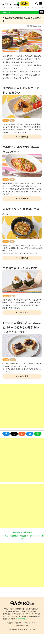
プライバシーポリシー (30, 623)
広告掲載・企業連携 (22, 625)
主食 (12, 180)
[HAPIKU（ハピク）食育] (12, 3)
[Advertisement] (22, 406)
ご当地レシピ (5, 13)
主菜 (12, 120)
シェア (6, 434)
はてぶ (29, 434)
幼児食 (6, 120)
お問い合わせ (18, 623)
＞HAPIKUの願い (21, 619)
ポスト (14, 434)
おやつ (13, 360)
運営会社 (10, 623)
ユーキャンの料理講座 (22, 532)
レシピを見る (22, 136)
